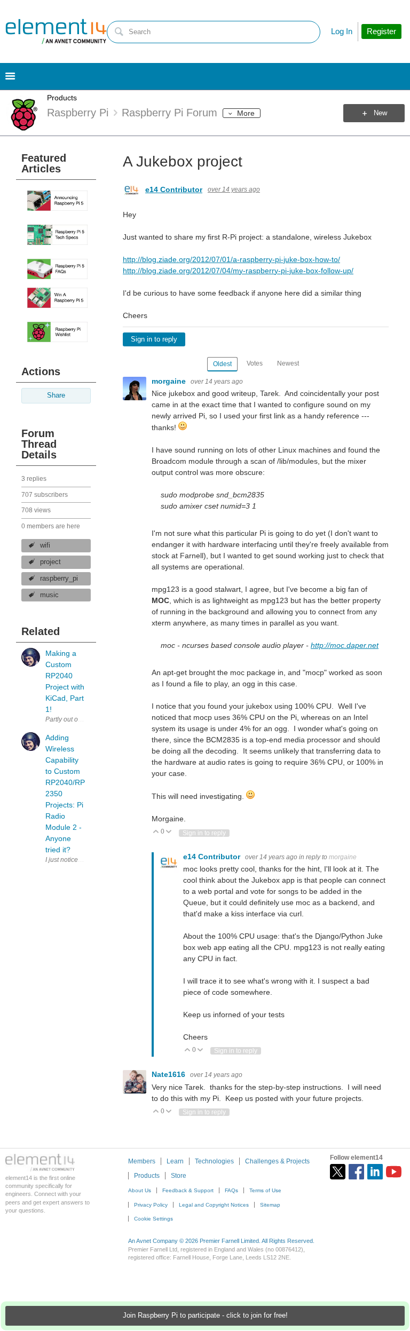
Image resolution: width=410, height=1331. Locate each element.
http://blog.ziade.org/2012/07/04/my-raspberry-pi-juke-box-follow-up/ (238, 270)
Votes (255, 363)
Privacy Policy (151, 1205)
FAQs (231, 1190)
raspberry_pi (59, 578)
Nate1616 (169, 1074)
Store (178, 1175)
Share (56, 395)
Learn (175, 1161)
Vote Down (169, 832)
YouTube (393, 1171)
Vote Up (156, 832)
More (246, 113)
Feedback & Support (188, 1190)
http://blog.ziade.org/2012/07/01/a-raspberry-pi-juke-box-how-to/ (231, 259)
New (380, 113)
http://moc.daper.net (345, 645)
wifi (45, 545)
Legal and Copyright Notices (214, 1205)
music (49, 595)
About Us (139, 1190)
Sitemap (270, 1205)
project (50, 562)
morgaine (170, 381)
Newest (288, 363)
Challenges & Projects (277, 1161)
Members (141, 1161)
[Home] (56, 31)
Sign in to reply (154, 339)
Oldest (222, 364)
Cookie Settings (153, 1219)
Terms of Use (265, 1190)
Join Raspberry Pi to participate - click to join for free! (205, 1315)
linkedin (375, 1171)
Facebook (356, 1171)
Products (62, 97)
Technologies (214, 1161)
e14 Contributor (173, 189)
